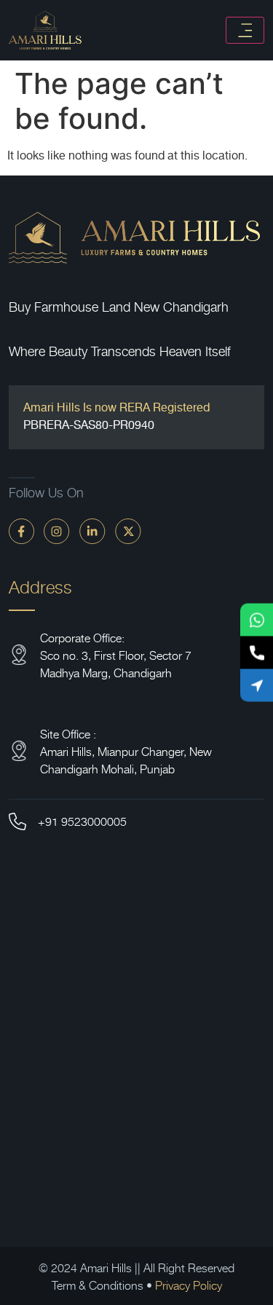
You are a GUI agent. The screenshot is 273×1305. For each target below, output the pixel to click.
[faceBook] (21, 530)
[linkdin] (92, 530)
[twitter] (128, 530)
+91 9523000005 (82, 820)
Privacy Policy (188, 1284)
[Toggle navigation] (245, 30)
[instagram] (57, 530)
